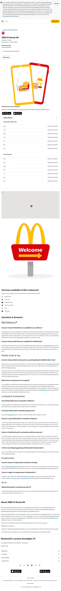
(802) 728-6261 (13, 42)
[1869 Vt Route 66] (31, 206)
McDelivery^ (30, 516)
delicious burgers (11, 511)
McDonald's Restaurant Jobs (13, 466)
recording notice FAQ (10, 453)
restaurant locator (54, 516)
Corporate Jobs (25, 478)
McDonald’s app (11, 414)
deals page (21, 518)
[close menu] (2, 21)
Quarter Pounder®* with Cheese (26, 511)
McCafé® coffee (48, 509)
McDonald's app (44, 333)
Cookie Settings (30, 583)
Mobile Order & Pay (11, 368)
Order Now (55, 21)
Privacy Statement (30, 11)
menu (31, 509)
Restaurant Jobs (16, 478)
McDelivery (20, 337)
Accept (56, 3)
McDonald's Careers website (28, 476)
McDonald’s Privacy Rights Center (11, 16)
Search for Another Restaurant (10, 30)
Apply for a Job (4, 546)
